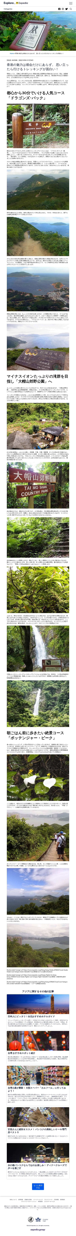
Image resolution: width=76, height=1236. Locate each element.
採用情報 (20, 1199)
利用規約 (40, 1201)
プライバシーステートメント (29, 1201)
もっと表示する (38, 1186)
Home (12, 53)
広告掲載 (56, 1199)
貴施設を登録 (28, 1199)
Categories (8, 9)
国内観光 (62, 1199)
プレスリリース (48, 1199)
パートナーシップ (38, 1199)
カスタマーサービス (49, 1201)
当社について (13, 1199)
